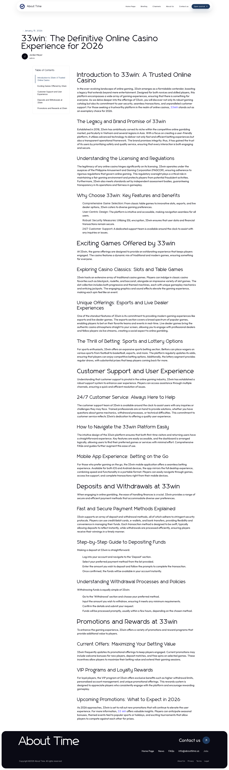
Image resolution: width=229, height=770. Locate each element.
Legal (206, 761)
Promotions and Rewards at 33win (52, 108)
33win (174, 107)
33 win (122, 711)
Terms (199, 761)
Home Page (148, 751)
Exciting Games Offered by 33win (52, 86)
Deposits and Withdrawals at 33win (50, 101)
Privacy (191, 761)
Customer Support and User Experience (50, 93)
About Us (181, 761)
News (161, 751)
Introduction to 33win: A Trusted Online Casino (51, 79)
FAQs (171, 751)
